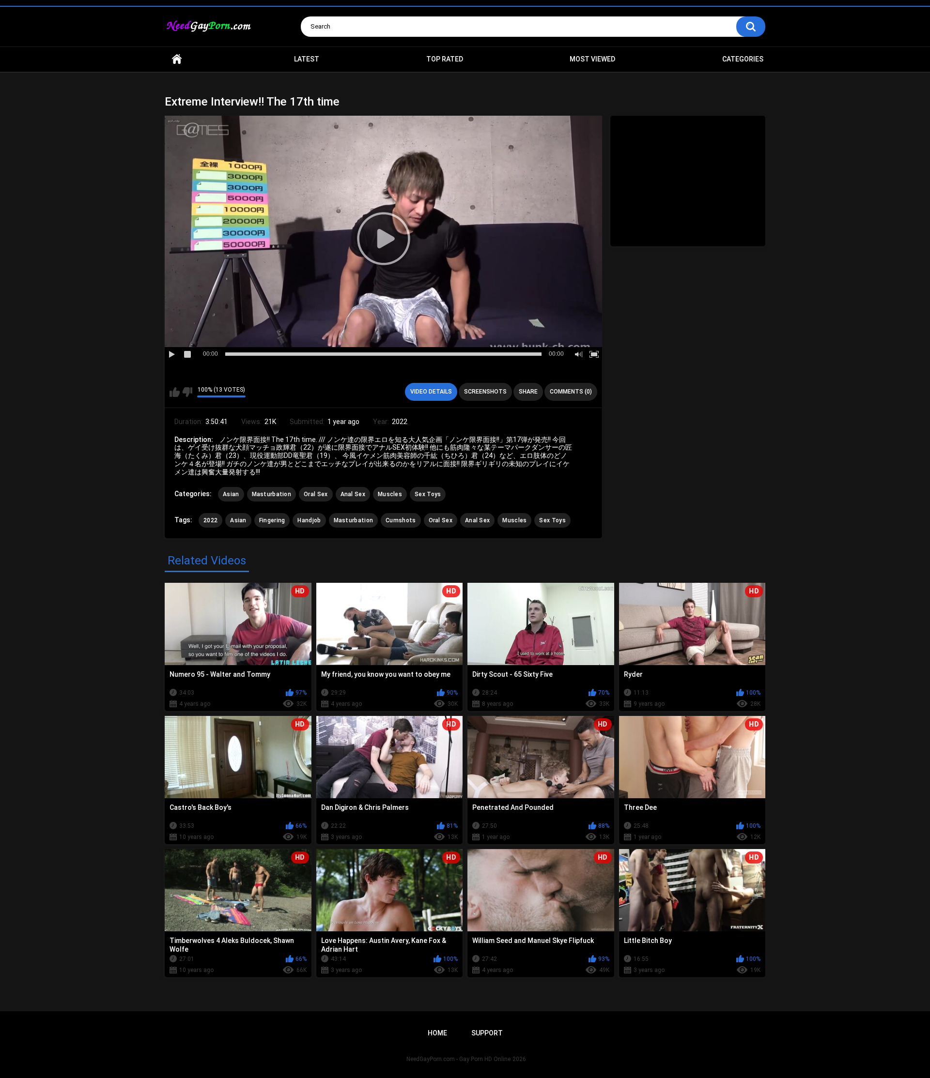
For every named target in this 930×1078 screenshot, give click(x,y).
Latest (306, 59)
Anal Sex (353, 494)
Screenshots (485, 391)
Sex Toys (428, 494)
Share (528, 391)
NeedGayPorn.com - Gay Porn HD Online (458, 1059)
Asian (231, 494)
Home (177, 59)
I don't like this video (187, 392)
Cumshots (401, 520)
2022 (210, 520)
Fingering (272, 520)
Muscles (390, 494)
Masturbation (272, 494)
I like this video (175, 392)
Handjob (309, 520)
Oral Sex (315, 494)
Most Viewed (592, 59)
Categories (742, 59)
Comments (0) (571, 391)
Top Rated (444, 59)
